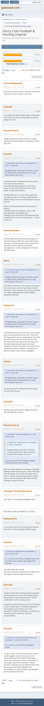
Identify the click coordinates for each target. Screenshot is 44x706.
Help (12, 701)
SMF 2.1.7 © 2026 (16, 703)
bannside (8, 401)
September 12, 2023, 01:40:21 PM (14, 158)
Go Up (4, 680)
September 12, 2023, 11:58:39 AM (14, 134)
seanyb (7, 361)
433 (27, 70)
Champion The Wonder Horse (18, 491)
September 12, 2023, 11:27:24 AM (14, 87)
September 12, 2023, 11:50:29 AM (14, 110)
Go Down (5, 70)
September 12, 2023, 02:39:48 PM (14, 405)
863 (3, 73)
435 (35, 70)
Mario (6, 260)
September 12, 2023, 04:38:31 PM (14, 546)
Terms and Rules (21, 701)
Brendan (8, 628)
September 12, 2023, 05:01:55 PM (14, 632)
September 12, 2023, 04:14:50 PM (14, 495)
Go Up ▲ (30, 701)
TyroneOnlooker (11, 230)
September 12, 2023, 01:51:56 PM (14, 264)
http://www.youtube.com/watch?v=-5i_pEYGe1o (19, 511)
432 (23, 70)
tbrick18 (7, 154)
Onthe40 (8, 107)
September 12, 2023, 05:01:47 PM (14, 588)
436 (38, 70)
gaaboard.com (10, 7)
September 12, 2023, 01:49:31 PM (14, 234)
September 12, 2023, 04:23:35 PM (14, 522)
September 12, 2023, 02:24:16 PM (14, 365)
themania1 (9, 305)
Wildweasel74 (10, 518)
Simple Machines (28, 703)
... (21, 70)
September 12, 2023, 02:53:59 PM (14, 429)
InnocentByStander (13, 83)
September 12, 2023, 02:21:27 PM (14, 309)
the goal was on (11, 130)
